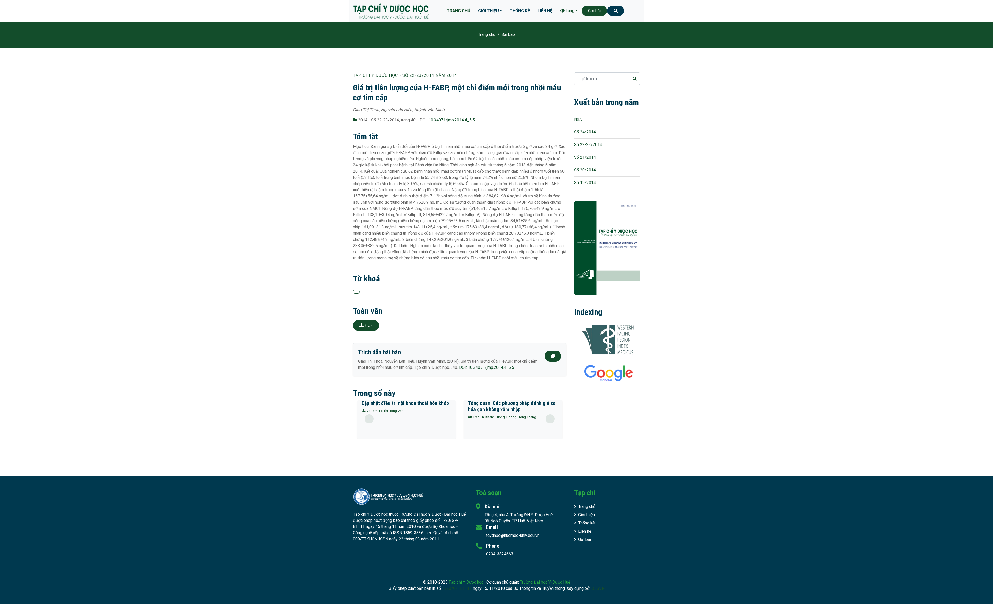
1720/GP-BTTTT (457, 588)
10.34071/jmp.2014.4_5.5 (451, 120)
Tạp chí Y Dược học (467, 582)
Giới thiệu (488, 10)
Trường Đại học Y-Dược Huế (545, 582)
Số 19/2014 (585, 182)
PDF (368, 325)
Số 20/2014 (585, 169)
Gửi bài (594, 10)
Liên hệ (545, 10)
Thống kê (520, 10)
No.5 (578, 119)
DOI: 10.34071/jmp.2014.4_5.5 (486, 367)
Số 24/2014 (585, 131)
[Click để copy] (553, 356)
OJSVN (598, 588)
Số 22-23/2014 (588, 144)
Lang (569, 10)
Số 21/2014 (585, 157)
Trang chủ (458, 10)
